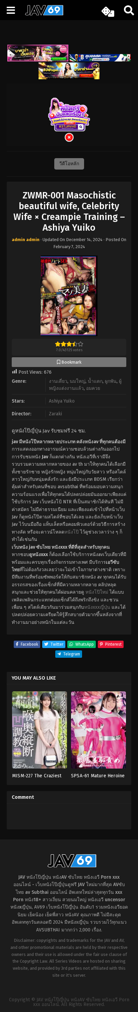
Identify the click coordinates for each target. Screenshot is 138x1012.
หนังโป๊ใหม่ (96, 592)
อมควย (93, 388)
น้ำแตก (95, 381)
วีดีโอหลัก (69, 164)
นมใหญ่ (77, 381)
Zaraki (55, 414)
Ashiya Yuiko (62, 401)
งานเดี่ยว (58, 381)
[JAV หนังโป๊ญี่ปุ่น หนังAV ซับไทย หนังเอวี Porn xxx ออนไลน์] (42, 14)
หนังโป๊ (71, 532)
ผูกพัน (111, 381)
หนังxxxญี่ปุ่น (97, 607)
